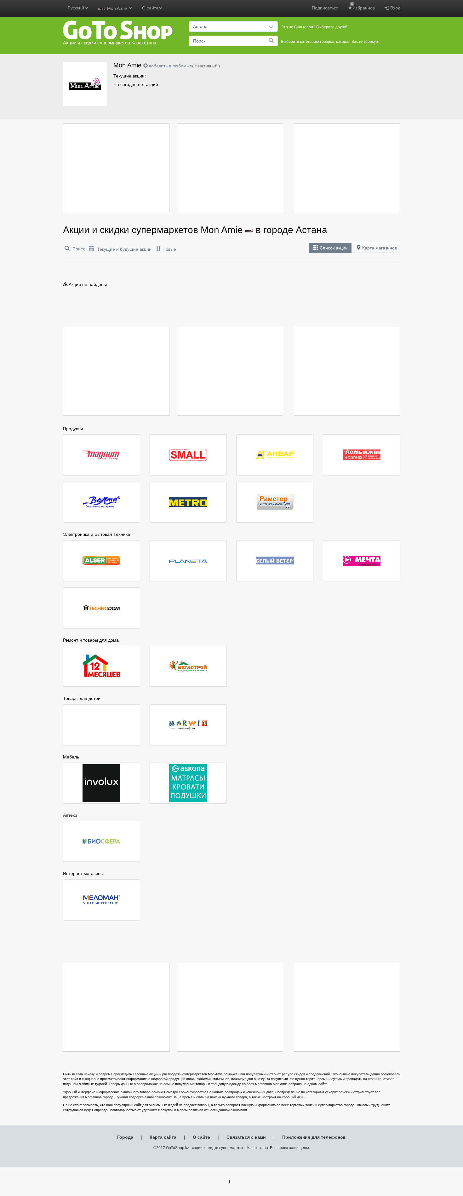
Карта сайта (163, 1137)
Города (125, 1137)
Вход (394, 7)
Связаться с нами (246, 1137)
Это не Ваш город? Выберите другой (314, 27)
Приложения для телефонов (314, 1137)
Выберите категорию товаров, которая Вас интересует (330, 41)
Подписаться (325, 7)
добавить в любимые (170, 65)
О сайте (201, 1137)
